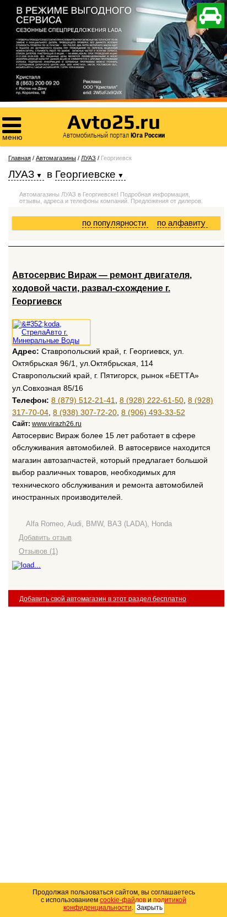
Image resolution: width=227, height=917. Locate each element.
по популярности (115, 222)
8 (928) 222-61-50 (151, 400)
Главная (19, 158)
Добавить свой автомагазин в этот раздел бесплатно (102, 599)
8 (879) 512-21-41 (83, 400)
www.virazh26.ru (57, 424)
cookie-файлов (123, 900)
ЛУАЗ (88, 158)
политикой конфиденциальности (125, 903)
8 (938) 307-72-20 (85, 412)
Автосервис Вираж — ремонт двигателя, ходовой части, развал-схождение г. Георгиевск (102, 288)
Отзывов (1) (38, 551)
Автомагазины (56, 158)
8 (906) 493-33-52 (153, 412)
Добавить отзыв (45, 537)
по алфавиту (182, 222)
